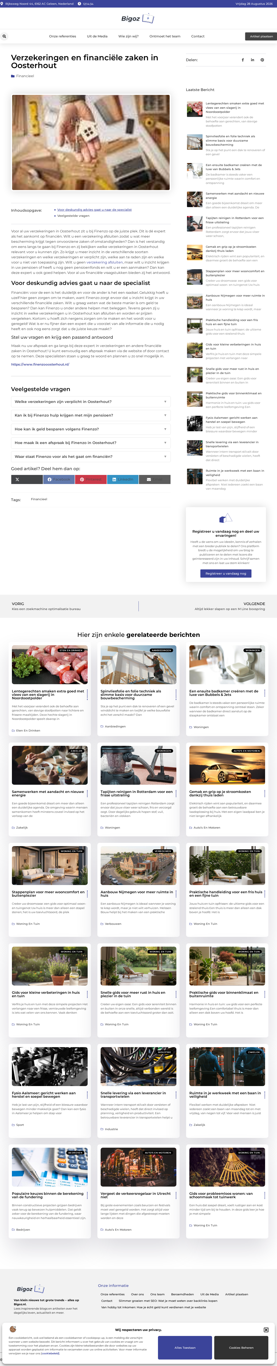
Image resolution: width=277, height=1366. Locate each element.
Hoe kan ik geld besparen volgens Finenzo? (91, 429)
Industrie (164, 1052)
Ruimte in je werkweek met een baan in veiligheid (225, 1095)
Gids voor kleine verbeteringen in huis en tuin (46, 994)
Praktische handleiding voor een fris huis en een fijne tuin (225, 894)
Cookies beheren (241, 1347)
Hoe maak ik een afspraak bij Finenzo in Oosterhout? (91, 443)
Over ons (137, 1294)
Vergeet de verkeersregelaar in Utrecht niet (136, 1195)
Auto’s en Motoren (247, 750)
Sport (78, 1052)
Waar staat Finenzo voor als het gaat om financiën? (91, 456)
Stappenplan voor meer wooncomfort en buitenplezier (48, 894)
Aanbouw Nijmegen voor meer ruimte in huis (137, 894)
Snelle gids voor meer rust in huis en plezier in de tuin (133, 994)
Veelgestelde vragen (73, 216)
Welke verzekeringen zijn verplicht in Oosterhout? (91, 401)
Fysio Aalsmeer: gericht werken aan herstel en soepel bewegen (44, 1095)
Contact (198, 36)
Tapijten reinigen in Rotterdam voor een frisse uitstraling (137, 793)
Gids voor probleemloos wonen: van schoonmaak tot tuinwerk (221, 1195)
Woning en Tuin (71, 851)
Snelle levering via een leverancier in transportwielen (133, 1095)
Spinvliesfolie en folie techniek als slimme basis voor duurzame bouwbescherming (230, 140)
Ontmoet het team (165, 36)
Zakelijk (76, 750)
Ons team (157, 1294)
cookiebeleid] (50, 1353)
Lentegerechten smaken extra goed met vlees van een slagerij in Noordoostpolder (235, 107)
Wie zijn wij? (128, 36)
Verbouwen (163, 851)
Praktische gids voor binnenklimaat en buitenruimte (223, 994)
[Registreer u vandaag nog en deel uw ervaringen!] (225, 517)
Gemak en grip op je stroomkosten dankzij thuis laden (220, 793)
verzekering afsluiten (105, 262)
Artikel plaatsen (236, 1294)
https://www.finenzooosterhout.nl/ (40, 364)
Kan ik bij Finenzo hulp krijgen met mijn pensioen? (91, 415)
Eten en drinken (71, 650)
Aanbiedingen (161, 650)
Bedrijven (75, 1152)
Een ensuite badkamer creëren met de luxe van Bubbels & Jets (223, 693)
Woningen (253, 650)
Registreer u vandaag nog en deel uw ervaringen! (225, 533)
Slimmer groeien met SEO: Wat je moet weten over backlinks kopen (168, 1300)
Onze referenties (62, 36)
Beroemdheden (182, 1294)
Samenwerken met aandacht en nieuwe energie (48, 793)
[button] (266, 1330)
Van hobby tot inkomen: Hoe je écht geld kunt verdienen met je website (153, 1307)
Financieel (25, 76)
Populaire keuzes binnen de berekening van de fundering (48, 1195)
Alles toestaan (185, 1347)
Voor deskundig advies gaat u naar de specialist (94, 210)
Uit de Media (97, 36)
